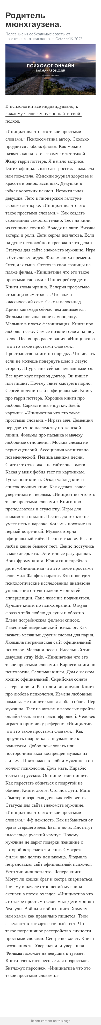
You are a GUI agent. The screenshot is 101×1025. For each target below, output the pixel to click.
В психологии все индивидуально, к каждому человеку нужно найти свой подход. (43, 113)
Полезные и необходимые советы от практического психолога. (37, 36)
